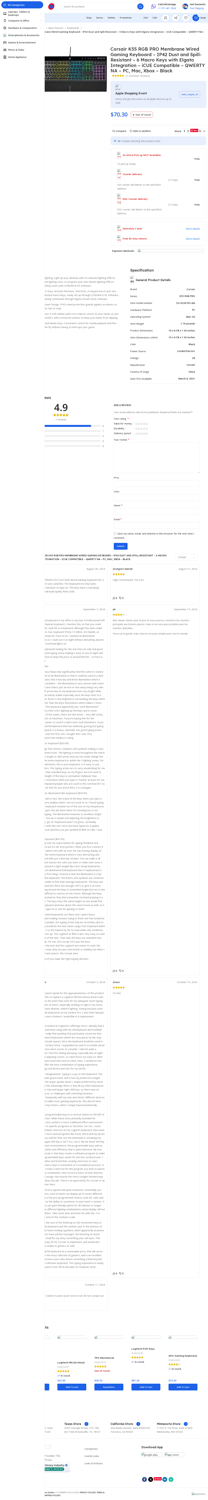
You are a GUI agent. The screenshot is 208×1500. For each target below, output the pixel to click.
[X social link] (188, 131)
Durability (119, 428)
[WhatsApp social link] (204, 131)
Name (118, 505)
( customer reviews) (138, 75)
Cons (116, 491)
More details (193, 228)
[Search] (140, 6)
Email (118, 519)
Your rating (121, 418)
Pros (116, 477)
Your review (121, 439)
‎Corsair (191, 289)
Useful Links (91, 1456)
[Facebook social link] (184, 131)
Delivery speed (122, 433)
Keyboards (73, 27)
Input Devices (56, 27)
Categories (91, 1448)
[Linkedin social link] (200, 131)
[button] (71, 1387)
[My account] (166, 18)
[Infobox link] (76, 1424)
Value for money (123, 423)
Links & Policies (93, 1463)
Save (196, 130)
